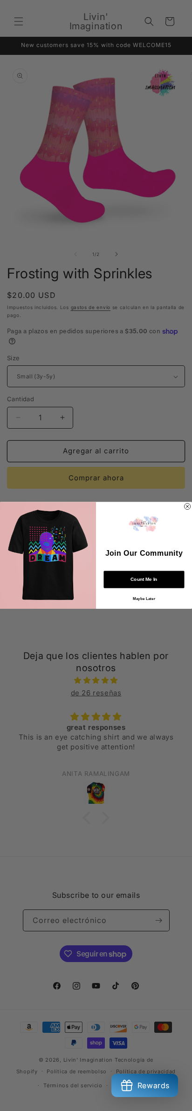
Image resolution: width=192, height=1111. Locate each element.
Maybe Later (144, 599)
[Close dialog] (188, 507)
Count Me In (143, 579)
